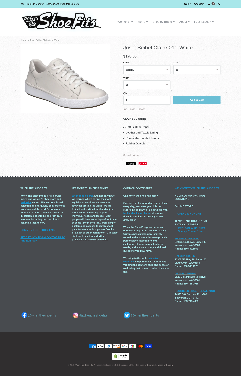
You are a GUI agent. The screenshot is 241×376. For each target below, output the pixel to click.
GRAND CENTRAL (185, 273)
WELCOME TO (183, 188)
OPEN (180, 213)
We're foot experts (82, 195)
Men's (141, 21)
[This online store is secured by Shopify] (120, 359)
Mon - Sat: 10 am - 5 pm (191, 227)
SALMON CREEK (185, 256)
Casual (127, 155)
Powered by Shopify (164, 364)
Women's (123, 21)
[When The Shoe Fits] (61, 30)
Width (126, 78)
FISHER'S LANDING (186, 238)
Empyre (150, 364)
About (183, 21)
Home (23, 40)
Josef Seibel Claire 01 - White (44, 40)
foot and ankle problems (137, 213)
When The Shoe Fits (84, 364)
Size (175, 62)
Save (144, 163)
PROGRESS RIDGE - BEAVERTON (195, 291)
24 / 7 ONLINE (192, 213)
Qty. (125, 93)
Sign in (187, 3)
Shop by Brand (162, 21)
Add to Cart (197, 99)
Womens (137, 155)
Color (126, 62)
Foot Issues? (202, 21)
